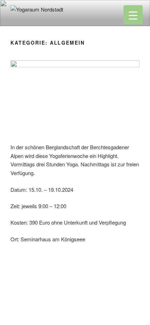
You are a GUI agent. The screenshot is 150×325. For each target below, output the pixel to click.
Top (142, 315)
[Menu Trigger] (133, 14)
